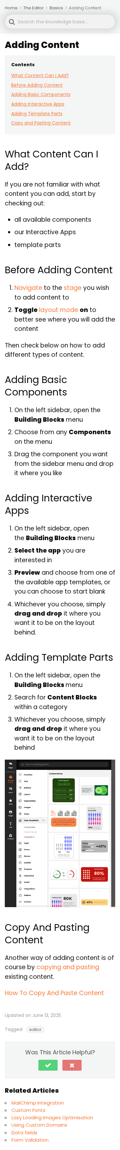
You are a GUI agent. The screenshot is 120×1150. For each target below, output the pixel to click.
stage (73, 288)
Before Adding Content (37, 85)
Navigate (28, 288)
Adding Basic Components (40, 94)
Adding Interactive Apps (37, 104)
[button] (48, 1065)
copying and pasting (67, 967)
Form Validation (30, 1140)
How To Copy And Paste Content (54, 993)
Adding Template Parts (36, 113)
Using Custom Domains (39, 1125)
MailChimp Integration (38, 1102)
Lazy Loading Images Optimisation (52, 1117)
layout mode (58, 310)
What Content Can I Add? (40, 75)
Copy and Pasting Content (41, 123)
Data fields (24, 1132)
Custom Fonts (28, 1110)
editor (35, 1029)
